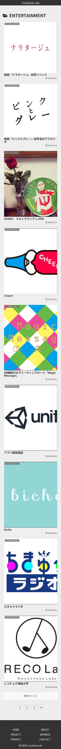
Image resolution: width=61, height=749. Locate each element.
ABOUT (45, 729)
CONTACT (45, 739)
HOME (16, 729)
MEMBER (45, 734)
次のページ (30, 696)
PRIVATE (16, 739)
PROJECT (16, 734)
